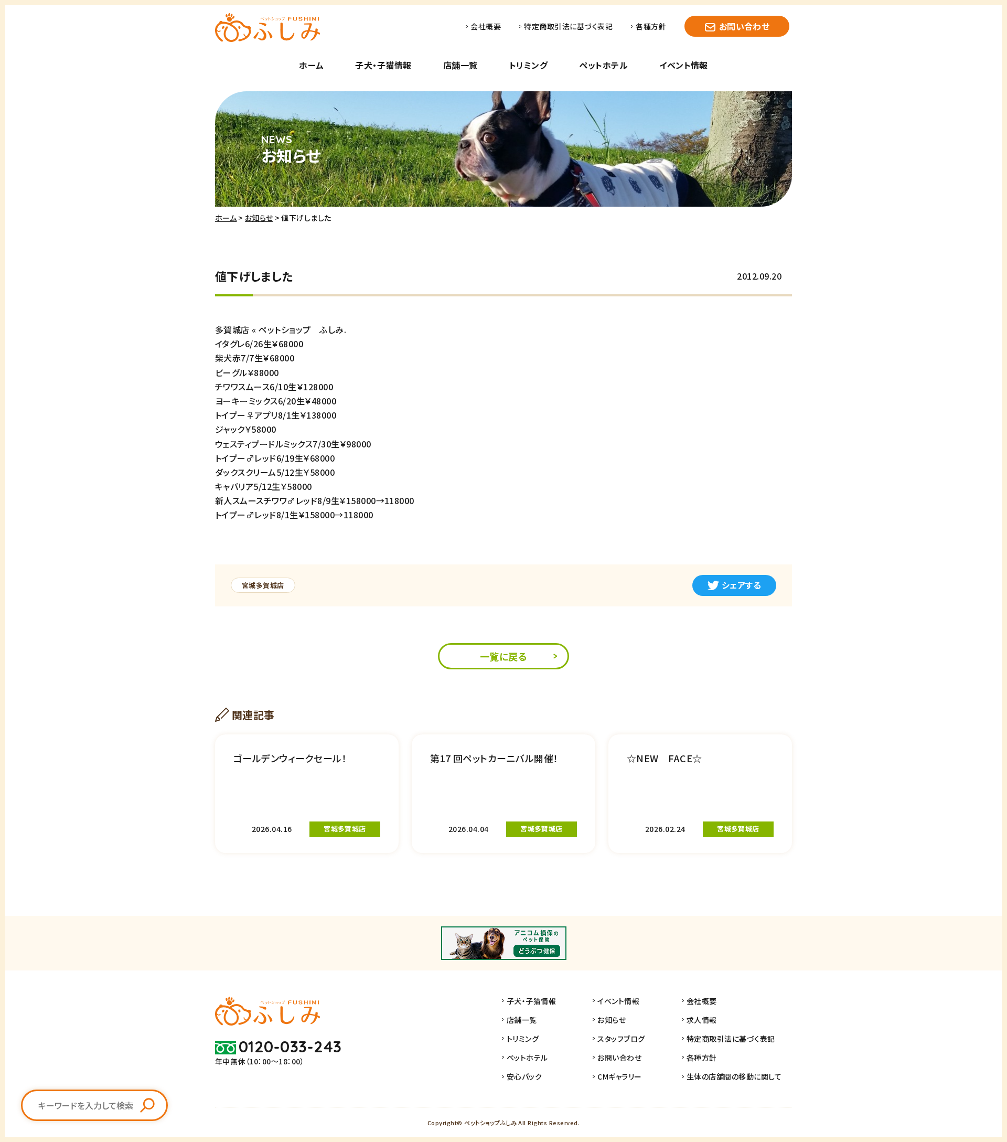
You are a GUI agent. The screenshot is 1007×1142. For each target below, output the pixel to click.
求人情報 (702, 1020)
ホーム (311, 65)
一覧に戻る (503, 656)
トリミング (528, 65)
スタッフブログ (621, 1038)
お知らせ (259, 217)
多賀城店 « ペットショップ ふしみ (279, 329)
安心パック (524, 1076)
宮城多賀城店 (263, 585)
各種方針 (651, 26)
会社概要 (485, 26)
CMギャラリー (619, 1076)
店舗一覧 (460, 65)
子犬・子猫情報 (383, 65)
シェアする (741, 585)
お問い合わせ (744, 26)
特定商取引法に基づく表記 (568, 26)
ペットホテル (603, 65)
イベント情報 (683, 65)
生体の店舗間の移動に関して (734, 1076)
